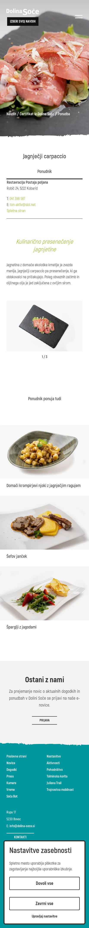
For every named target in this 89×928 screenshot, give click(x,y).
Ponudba (64, 114)
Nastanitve (54, 756)
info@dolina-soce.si (22, 826)
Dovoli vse (44, 883)
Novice (10, 763)
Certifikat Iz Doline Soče (37, 114)
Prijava (44, 720)
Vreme (10, 789)
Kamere (11, 783)
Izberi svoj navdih (23, 21)
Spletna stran (16, 210)
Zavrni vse (44, 903)
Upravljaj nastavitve (44, 916)
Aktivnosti (53, 763)
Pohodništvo (55, 769)
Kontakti (20, 837)
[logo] (22, 12)
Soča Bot (11, 796)
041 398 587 (17, 198)
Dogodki (11, 769)
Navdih (11, 114)
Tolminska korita (57, 776)
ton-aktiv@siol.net (22, 204)
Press (10, 776)
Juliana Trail (54, 783)
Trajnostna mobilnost (60, 789)
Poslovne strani (16, 756)
